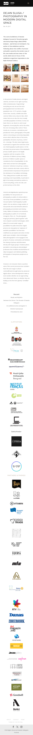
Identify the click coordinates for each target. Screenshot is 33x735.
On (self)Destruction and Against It (16, 306)
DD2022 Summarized (16, 309)
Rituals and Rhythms (16, 297)
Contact (16, 719)
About (9, 719)
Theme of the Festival (15, 722)
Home (22, 719)
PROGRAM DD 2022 (17, 312)
